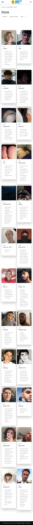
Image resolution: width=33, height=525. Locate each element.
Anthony (5, 368)
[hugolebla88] (9, 434)
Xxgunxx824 (21, 163)
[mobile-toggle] (2, 2)
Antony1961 (6, 487)
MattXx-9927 (22, 368)
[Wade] (24, 476)
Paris (22, 16)
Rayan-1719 (21, 287)
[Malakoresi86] (9, 193)
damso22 (20, 406)
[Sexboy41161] (9, 115)
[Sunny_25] (24, 115)
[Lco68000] (9, 77)
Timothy (5, 329)
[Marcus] (9, 275)
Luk (4, 163)
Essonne (4, 16)
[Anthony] (9, 356)
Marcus (5, 287)
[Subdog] (24, 193)
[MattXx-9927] (24, 356)
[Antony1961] (9, 476)
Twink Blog (27, 523)
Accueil (3, 7)
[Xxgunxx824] (24, 151)
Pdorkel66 (21, 88)
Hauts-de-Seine (14, 16)
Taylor (5, 48)
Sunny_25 (21, 126)
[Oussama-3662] (24, 318)
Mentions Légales (21, 523)
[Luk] (9, 151)
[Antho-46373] (24, 236)
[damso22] (24, 395)
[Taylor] (9, 37)
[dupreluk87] (24, 434)
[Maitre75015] (9, 395)
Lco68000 (5, 88)
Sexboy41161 (6, 126)
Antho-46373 (21, 247)
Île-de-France (10, 7)
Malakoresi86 (7, 204)
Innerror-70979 (7, 247)
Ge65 (19, 48)
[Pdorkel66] (24, 77)
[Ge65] (24, 37)
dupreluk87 (21, 445)
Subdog (20, 204)
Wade (20, 487)
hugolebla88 (6, 445)
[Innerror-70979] (9, 236)
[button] (31, 2)
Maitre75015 (6, 406)
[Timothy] (9, 318)
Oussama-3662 (22, 329)
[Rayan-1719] (24, 275)
